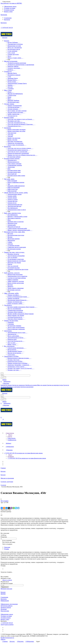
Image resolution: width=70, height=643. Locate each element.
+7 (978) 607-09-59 (7, 27)
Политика (4, 609)
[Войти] (1, 415)
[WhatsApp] (14, 508)
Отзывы (6, 549)
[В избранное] (1, 504)
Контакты (7, 19)
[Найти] (4, 377)
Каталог (3, 592)
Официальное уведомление (9, 604)
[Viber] (11, 508)
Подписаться (4, 587)
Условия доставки (9, 8)
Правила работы (6, 607)
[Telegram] (18, 508)
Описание (7, 547)
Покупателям (5, 611)
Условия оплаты (9, 10)
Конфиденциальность (7, 637)
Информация (5, 600)
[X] (9, 508)
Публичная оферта (6, 606)
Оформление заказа (10, 6)
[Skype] (16, 508)
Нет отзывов (4, 501)
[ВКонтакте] (2, 508)
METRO (3, 594)
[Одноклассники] (4, 508)
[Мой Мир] (6, 508)
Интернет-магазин (6, 589)
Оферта (3, 639)
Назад (10, 435)
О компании (8, 18)
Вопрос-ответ (8, 11)
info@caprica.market (7, 624)
